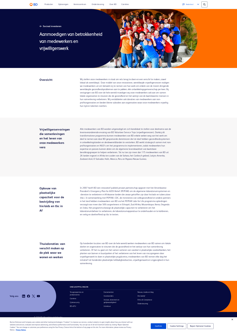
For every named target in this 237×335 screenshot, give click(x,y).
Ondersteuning (143, 304)
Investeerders (108, 296)
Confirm (158, 326)
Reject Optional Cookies (200, 326)
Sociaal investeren (52, 26)
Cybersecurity (75, 302)
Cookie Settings (177, 326)
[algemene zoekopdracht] (204, 4)
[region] (118, 326)
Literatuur (107, 306)
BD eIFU (73, 306)
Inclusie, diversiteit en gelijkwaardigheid (111, 301)
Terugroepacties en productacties (76, 293)
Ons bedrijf (141, 296)
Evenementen (109, 292)
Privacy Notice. (21, 330)
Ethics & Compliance (145, 300)
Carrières (73, 298)
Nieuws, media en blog (146, 292)
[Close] (232, 319)
